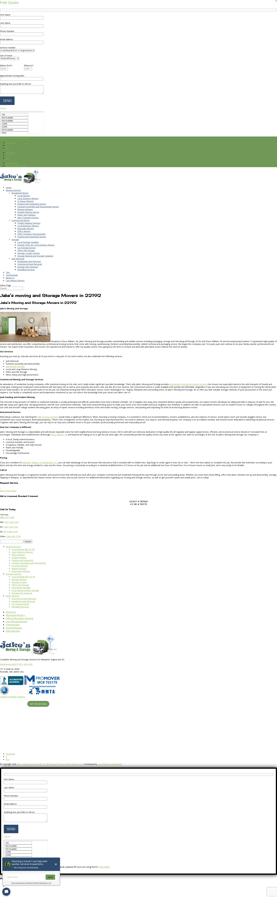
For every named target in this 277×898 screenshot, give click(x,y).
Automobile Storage (21, 587)
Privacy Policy (64, 764)
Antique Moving (19, 568)
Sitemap (52, 764)
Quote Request (14, 627)
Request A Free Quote (16, 165)
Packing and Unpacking (22, 560)
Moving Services (13, 190)
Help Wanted (12, 163)
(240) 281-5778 (13, 536)
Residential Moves (20, 193)
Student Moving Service (28, 212)
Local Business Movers (28, 225)
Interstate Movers (25, 228)
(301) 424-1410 (25, 664)
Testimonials (12, 275)
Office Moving (18, 554)
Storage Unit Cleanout (27, 266)
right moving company (47, 417)
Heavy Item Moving (21, 571)
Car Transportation (20, 604)
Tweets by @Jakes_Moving (12, 696)
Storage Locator (19, 582)
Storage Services (13, 574)
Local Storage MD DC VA (23, 576)
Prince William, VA (59, 434)
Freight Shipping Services (28, 223)
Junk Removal (18, 258)
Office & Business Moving (19, 618)
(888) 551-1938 (7, 517)
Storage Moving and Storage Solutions (35, 256)
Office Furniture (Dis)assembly (31, 234)
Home (9, 187)
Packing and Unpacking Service (31, 204)
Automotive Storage (15, 366)
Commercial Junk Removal (29, 264)
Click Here (104, 866)
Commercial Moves (21, 220)
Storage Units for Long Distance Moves (35, 245)
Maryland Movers (15, 615)
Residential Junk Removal (29, 261)
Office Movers (24, 231)
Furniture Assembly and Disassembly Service (38, 206)
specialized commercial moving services (188, 384)
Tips (8, 272)
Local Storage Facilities (28, 242)
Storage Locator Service (28, 253)
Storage (15, 239)
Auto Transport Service (28, 217)
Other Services (12, 595)
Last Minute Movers (15, 280)
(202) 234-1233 (11, 527)
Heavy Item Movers (26, 215)
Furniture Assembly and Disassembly (29, 563)
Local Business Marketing (110, 764)
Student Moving (19, 557)
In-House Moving (25, 201)
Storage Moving (19, 579)
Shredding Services (26, 269)
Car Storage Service (26, 247)
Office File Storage (26, 250)
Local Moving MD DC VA (23, 549)
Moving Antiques (25, 209)
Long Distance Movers (28, 198)
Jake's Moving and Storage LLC (31, 764)
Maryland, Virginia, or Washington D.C (39, 462)
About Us (10, 277)
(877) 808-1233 (10, 531)
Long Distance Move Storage (25, 590)
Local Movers (23, 195)
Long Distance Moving (22, 552)
